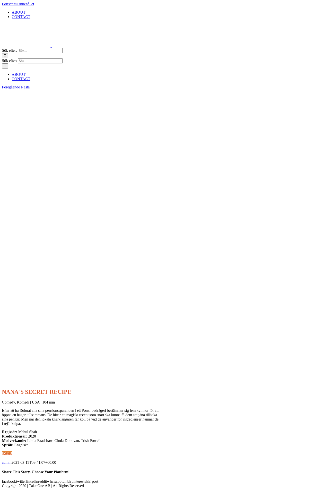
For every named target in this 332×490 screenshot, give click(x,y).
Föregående (11, 87)
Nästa (25, 87)
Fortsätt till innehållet (18, 4)
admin (6, 462)
